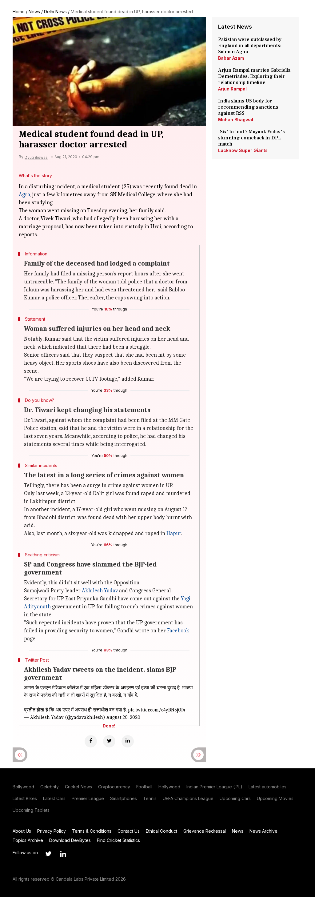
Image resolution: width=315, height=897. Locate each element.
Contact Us (129, 831)
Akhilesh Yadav (100, 590)
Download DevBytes (70, 840)
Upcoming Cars (235, 798)
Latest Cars (54, 798)
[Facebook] (91, 741)
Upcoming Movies (275, 798)
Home (19, 11)
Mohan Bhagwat (235, 119)
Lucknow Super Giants (243, 150)
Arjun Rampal (232, 88)
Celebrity (49, 786)
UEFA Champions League (188, 798)
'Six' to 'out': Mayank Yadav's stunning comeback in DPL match (251, 138)
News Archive (263, 831)
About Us (22, 831)
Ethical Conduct (161, 831)
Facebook (178, 630)
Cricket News (78, 786)
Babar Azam (231, 58)
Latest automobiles (267, 786)
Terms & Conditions (91, 831)
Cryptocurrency (114, 786)
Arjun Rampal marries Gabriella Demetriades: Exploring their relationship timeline (254, 76)
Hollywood (169, 786)
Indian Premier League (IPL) (214, 786)
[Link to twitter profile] (48, 854)
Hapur (173, 533)
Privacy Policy (51, 831)
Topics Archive (28, 840)
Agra (24, 194)
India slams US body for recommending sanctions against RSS (248, 107)
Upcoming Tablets (31, 810)
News (34, 11)
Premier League (88, 798)
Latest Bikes (25, 798)
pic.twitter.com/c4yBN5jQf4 (156, 710)
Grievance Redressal (204, 831)
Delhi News (55, 11)
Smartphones (123, 798)
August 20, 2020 (123, 717)
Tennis (150, 798)
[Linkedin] (128, 741)
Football (144, 786)
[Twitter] (109, 741)
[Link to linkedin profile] (63, 854)
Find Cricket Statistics (118, 840)
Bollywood (23, 786)
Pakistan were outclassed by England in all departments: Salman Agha (249, 45)
